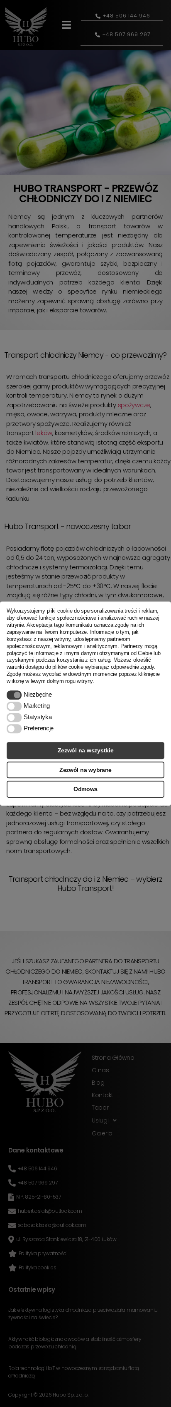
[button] (14, 695)
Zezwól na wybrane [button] (85, 770)
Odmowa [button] (85, 789)
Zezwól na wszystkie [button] (86, 750)
